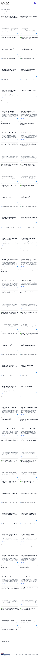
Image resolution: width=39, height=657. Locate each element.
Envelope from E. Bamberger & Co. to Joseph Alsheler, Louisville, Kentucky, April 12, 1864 (10, 514)
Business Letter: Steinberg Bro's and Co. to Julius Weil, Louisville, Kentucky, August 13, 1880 (29, 557)
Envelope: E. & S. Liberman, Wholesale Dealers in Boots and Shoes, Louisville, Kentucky (28, 345)
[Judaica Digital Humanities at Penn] (5, 654)
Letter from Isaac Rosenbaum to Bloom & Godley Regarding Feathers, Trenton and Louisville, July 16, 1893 (28, 472)
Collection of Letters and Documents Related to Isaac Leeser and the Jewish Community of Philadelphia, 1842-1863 (28, 134)
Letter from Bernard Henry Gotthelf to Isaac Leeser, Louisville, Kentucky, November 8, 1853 (10, 155)
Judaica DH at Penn (35, 654)
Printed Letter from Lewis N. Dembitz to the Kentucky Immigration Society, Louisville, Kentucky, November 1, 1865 (10, 493)
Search (18, 2)
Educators (27, 2)
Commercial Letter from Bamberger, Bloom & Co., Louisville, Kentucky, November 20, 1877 (10, 324)
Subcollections (22, 2)
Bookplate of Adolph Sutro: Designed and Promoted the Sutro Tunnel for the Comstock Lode (9, 599)
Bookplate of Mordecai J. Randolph (27, 280)
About (14, 2)
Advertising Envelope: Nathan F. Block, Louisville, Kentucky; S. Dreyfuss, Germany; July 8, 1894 (29, 493)
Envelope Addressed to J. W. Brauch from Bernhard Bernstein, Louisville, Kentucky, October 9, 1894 (29, 514)
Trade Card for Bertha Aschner (26, 386)
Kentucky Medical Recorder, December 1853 (29, 217)
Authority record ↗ (11, 11)
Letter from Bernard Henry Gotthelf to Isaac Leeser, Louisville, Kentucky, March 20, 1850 (29, 451)
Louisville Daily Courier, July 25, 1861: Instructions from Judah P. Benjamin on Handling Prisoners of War (28, 430)
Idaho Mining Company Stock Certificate (28, 90)
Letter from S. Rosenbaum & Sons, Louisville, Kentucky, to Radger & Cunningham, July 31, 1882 (8, 620)
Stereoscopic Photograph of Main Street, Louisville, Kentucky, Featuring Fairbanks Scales (9, 28)
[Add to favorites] (17, 34)
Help (31, 2)
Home (11, 2)
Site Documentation (28, 654)
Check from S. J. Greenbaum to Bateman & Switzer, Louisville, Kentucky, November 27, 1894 (10, 451)
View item (3, 33)
